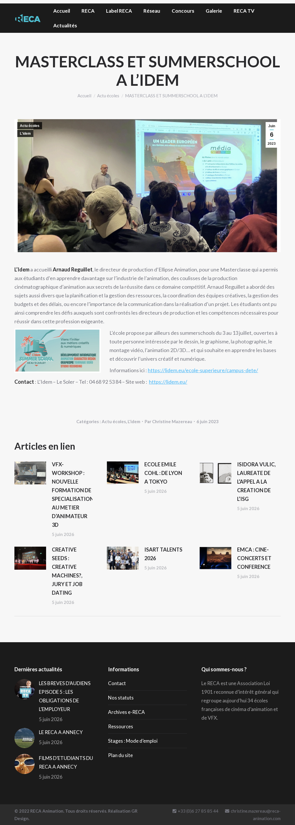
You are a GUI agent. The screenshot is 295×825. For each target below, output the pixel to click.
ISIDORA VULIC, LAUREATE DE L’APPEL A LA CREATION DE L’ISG (256, 481)
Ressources (120, 726)
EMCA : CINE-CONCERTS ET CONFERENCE (254, 558)
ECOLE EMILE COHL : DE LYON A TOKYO (163, 473)
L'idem (25, 134)
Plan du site (120, 755)
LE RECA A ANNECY (61, 732)
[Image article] (30, 472)
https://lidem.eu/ (168, 382)
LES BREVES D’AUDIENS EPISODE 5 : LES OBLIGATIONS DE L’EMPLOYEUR (64, 696)
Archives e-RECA (126, 712)
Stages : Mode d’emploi (133, 741)
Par (168, 421)
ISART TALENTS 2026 (163, 553)
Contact (117, 683)
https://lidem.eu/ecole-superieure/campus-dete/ (203, 370)
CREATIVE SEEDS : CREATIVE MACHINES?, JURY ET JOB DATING (67, 571)
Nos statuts (121, 698)
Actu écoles (29, 126)
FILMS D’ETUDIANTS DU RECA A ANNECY (66, 762)
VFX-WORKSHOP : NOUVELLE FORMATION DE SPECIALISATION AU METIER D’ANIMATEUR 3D (73, 494)
